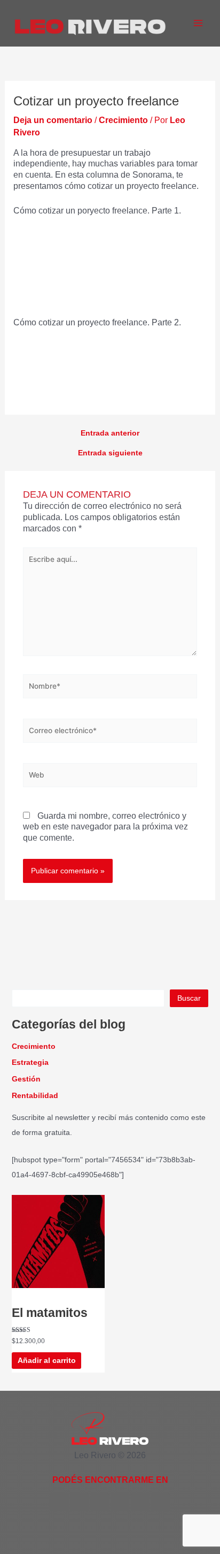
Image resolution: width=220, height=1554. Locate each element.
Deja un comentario (52, 120)
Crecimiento (123, 120)
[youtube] (100, 1502)
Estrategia (30, 1062)
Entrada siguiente (110, 453)
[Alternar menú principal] (198, 23)
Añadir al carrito (47, 1361)
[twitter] (79, 1502)
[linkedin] (120, 1502)
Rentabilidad (35, 1096)
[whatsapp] (161, 1502)
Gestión (26, 1079)
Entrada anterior (110, 433)
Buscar (189, 998)
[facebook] (59, 1502)
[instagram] (140, 1502)
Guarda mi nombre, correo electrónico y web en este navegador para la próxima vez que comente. (105, 827)
